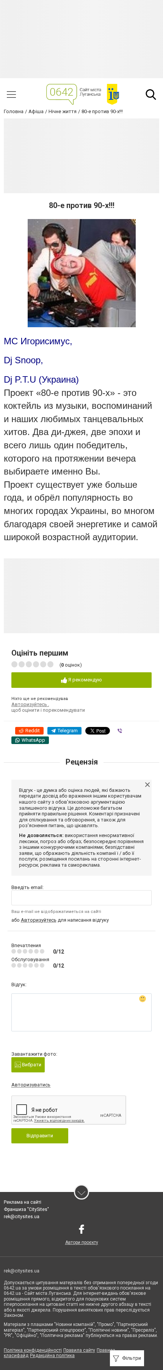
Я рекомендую (84, 680)
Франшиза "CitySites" (26, 1209)
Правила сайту (79, 1350)
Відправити (40, 1135)
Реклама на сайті (22, 1202)
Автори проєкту (81, 1242)
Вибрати (31, 1064)
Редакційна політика (52, 1355)
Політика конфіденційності (33, 1350)
